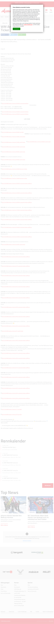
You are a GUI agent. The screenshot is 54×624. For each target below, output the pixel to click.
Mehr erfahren (4, 525)
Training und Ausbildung (33, 587)
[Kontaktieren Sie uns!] (50, 621)
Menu (46, 12)
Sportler (6, 16)
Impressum (3, 611)
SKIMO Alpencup (17, 589)
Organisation (3, 587)
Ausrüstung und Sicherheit (33, 589)
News (11, 16)
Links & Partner (4, 591)
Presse (2, 589)
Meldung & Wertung (18, 603)
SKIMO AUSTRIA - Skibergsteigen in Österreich (27, 3)
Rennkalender (17, 587)
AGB (31, 611)
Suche (51, 12)
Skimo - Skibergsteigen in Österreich (7, 11)
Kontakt (37, 611)
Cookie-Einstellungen (22, 611)
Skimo (2, 16)
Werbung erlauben (27, 540)
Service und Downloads (5, 593)
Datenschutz (11, 611)
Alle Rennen (48, 485)
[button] (5, 35)
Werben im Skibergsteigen (48, 611)
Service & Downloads (32, 591)
